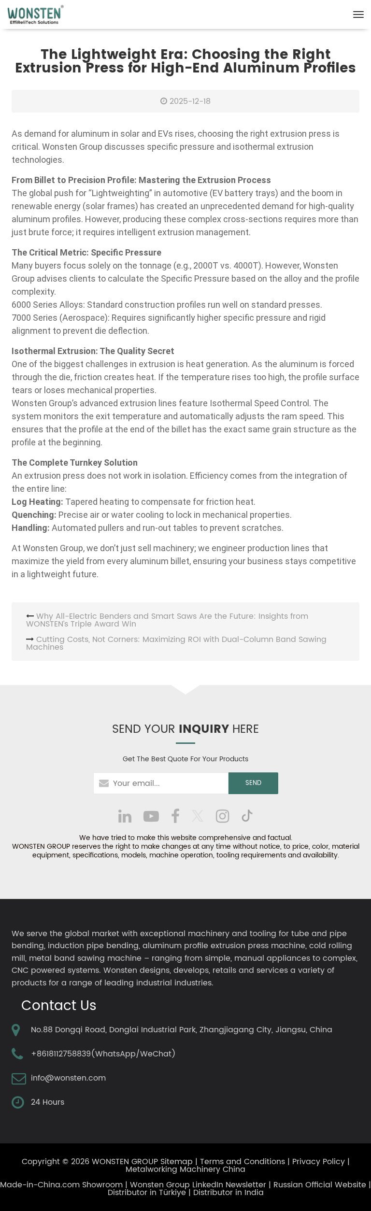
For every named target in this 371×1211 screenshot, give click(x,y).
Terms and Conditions (242, 1161)
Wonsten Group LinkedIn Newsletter (198, 1185)
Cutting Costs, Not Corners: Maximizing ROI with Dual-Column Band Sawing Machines (176, 643)
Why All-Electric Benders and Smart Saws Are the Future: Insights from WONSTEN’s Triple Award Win (167, 620)
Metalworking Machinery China (185, 1169)
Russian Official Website (319, 1185)
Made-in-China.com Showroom (61, 1185)
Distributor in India (228, 1192)
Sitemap (176, 1161)
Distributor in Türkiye (147, 1192)
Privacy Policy (318, 1161)
